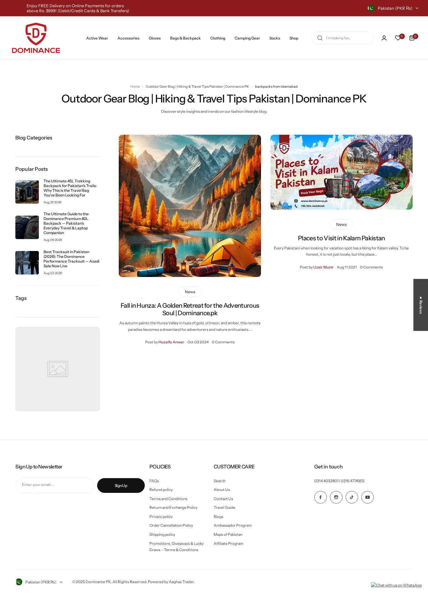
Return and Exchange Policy (173, 507)
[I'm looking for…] (320, 38)
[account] (384, 38)
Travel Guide (224, 507)
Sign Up (121, 485)
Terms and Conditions (168, 498)
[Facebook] (320, 497)
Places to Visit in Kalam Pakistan (341, 238)
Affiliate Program (228, 543)
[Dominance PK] (36, 37)
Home (135, 86)
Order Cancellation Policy (171, 525)
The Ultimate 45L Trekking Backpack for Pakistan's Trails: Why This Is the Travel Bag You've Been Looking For (70, 188)
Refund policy (161, 489)
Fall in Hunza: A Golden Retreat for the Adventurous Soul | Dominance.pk (190, 309)
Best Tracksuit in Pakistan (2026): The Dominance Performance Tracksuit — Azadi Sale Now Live (71, 258)
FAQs (154, 480)
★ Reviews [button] (421, 305)
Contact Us (223, 498)
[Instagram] (336, 497)
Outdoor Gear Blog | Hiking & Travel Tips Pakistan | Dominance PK (197, 86)
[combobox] (342, 38)
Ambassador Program (233, 525)
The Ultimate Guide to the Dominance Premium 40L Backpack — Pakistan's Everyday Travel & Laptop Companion (66, 223)
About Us (222, 489)
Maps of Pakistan (228, 534)
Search (220, 480)
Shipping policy (162, 534)
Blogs (218, 516)
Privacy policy (161, 516)
